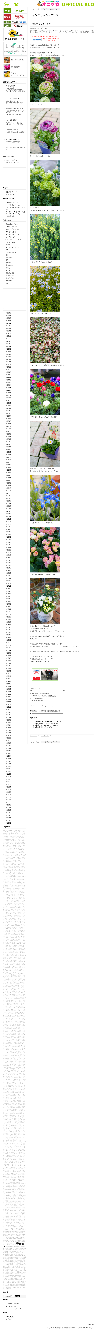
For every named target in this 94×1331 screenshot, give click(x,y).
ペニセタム (16, 1147)
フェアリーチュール (12, 1095)
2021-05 (8, 475)
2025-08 (8, 344)
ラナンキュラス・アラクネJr (14, 1191)
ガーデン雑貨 (15, 915)
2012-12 (8, 735)
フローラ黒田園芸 (11, 120)
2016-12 (8, 612)
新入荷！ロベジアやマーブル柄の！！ (47, 725)
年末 (9, 1248)
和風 (12, 1234)
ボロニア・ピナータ (13, 1158)
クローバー (11, 936)
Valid (10, 1316)
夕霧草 (14, 1238)
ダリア (11, 1027)
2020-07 (8, 501)
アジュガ (20, 854)
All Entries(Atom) (11, 1306)
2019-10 (8, 524)
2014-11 (8, 676)
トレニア (13, 1040)
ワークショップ (11, 252)
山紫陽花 (5, 1248)
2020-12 (8, 488)
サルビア (7, 964)
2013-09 (8, 712)
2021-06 (8, 473)
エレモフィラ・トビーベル (16, 881)
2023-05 (8, 413)
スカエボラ (22, 994)
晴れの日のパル (9, 1255)
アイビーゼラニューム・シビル (11, 848)
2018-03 (8, 573)
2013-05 (8, 722)
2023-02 (8, 421)
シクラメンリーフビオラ (9, 970)
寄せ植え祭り (17, 1246)
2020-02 (8, 514)
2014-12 (8, 673)
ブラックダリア (16, 1106)
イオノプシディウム (18, 873)
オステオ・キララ (20, 887)
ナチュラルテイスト (20, 1042)
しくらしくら (8, 837)
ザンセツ (7, 969)
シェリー (12, 969)
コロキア (22, 955)
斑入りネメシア (17, 1252)
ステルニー (16, 997)
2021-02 (8, 483)
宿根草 (9, 1244)
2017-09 (8, 588)
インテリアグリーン (14, 239)
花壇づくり (8, 1270)
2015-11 (8, 645)
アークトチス (15, 872)
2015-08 (8, 653)
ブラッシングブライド (17, 1109)
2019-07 (8, 532)
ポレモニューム (15, 1161)
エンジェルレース (16, 882)
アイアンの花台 (16, 843)
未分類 (8, 270)
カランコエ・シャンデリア (19, 897)
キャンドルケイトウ (16, 919)
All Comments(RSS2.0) (13, 1309)
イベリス (21, 875)
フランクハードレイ (15, 1098)
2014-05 (8, 691)
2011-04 (8, 787)
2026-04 (8, 323)
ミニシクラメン (15, 1174)
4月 (4, 830)
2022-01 (8, 454)
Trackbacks (45, 736)
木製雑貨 (9, 1257)
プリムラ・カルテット (13, 1125)
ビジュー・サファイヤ (18, 1085)
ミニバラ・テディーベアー (12, 1177)
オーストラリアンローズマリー (16, 894)
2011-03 (8, 789)
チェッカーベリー (7, 1028)
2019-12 (8, 519)
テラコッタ (16, 1033)
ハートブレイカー (11, 1063)
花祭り (13, 1270)
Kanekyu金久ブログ (12, 130)
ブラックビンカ (20, 1107)
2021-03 (8, 480)
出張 (23, 1229)
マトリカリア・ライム (15, 1164)
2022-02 (8, 452)
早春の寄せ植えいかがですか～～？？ (47, 723)
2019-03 (8, 542)
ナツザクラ (6, 1043)
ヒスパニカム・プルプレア (13, 1077)
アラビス (16, 861)
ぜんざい (23, 837)
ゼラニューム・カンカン (14, 1019)
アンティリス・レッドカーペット (15, 869)
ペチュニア (20, 1146)
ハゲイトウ (18, 1057)
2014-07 (8, 686)
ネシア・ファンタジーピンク (14, 1046)
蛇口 (19, 1273)
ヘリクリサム (13, 1137)
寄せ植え (9, 263)
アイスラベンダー (7, 846)
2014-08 (8, 684)
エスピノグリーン (75, 30)
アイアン (9, 843)
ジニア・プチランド (16, 984)
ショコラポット (17, 976)
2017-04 (8, 601)
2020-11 (8, 491)
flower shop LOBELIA (12, 99)
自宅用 (13, 1267)
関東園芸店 (8, 1285)
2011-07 (8, 779)
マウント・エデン (15, 1162)
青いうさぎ (20, 1287)
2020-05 (8, 506)
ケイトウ (8, 940)
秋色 (8, 1264)
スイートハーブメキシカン (12, 994)
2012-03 (8, 758)
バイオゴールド (14, 1064)
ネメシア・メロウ (13, 1055)
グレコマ (12, 939)
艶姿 (22, 1267)
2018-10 (8, 555)
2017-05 (8, 599)
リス (9, 1206)
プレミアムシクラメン (12, 1133)
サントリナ (16, 966)
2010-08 (8, 807)
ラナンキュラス (57, 32)
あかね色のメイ (20, 831)
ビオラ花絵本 (8, 1085)
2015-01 (8, 671)
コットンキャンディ (15, 951)
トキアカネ (11, 1039)
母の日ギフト (10, 275)
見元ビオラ (11, 1275)
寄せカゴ (13, 1244)
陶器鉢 (19, 1285)
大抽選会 (19, 1240)
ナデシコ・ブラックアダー (10, 1045)
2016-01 (8, 640)
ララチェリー (8, 1200)
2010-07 (8, 810)
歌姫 (18, 1260)
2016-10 (8, 617)
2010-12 (8, 797)
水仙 (21, 1260)
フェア (5, 1095)
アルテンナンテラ (11, 867)
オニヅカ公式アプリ (12, 234)
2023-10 (8, 400)
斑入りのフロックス (11, 1251)
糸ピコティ (20, 1264)
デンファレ (13, 1037)
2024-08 (8, 375)
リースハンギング (14, 1213)
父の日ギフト (10, 278)
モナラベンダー (18, 1186)
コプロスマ (12, 952)
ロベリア (21, 1219)
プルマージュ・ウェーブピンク (11, 1130)
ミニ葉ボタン (11, 1182)
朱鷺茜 (14, 1257)
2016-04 (8, 632)
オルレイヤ (9, 891)
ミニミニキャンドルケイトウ (15, 1180)
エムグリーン (84, 30)
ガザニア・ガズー (9, 909)
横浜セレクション (12, 1260)
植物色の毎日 (10, 273)
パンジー (5, 1076)
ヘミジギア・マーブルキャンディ (14, 1136)
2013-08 (8, 715)
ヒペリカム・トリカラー (12, 1080)
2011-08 (8, 777)
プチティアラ (13, 1116)
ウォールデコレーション (9, 878)
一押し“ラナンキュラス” (40, 24)
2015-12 (8, 643)
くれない (14, 834)
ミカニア (12, 1173)
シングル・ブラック (17, 979)
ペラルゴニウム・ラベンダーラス (13, 1150)
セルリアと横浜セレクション (10, 1012)
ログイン (9, 1319)
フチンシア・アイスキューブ (13, 1097)
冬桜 (20, 1229)
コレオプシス (15, 955)
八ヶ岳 (15, 1228)
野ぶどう (14, 1281)
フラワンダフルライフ (13, 247)
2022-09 (8, 434)
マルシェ (9, 250)
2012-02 (8, 761)
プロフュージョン (14, 1134)
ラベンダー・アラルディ (9, 1195)
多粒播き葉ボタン (21, 1238)
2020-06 (8, 503)
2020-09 (8, 496)
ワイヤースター (15, 1225)
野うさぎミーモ (7, 1281)
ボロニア (5, 1158)
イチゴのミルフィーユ (13, 875)
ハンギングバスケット (13, 1061)
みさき (9, 842)
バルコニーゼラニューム (18, 1070)
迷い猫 (14, 1279)
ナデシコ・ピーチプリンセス (17, 1043)
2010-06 (8, 813)
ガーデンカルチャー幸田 (13, 912)
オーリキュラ (15, 895)
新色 (12, 1254)
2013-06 (8, 720)
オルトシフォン (17, 890)
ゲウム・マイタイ (20, 943)
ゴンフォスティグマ (17, 958)
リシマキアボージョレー (12, 1201)
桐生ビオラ (19, 1257)
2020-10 (8, 493)
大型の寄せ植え (12, 1240)
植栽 (6, 1260)
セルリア (22, 1010)
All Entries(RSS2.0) (12, 1304)
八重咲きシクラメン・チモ (12, 1229)
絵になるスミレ (21, 1266)
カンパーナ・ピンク (17, 906)
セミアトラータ (17, 1009)
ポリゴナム (8, 1161)
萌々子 (15, 1272)
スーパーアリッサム (16, 1001)
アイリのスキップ (19, 849)
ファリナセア (14, 1094)
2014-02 (8, 699)
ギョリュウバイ (19, 922)
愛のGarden (9, 265)
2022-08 (8, 436)
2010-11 (8, 800)
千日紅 (5, 1232)
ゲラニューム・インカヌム (10, 945)
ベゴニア (17, 1140)
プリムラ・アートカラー (9, 1124)
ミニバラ (21, 1174)
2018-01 (8, 578)
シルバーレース (14, 978)
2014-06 (8, 689)
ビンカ (16, 1088)
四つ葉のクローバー (10, 1235)
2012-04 (8, 756)
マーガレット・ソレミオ (14, 1167)
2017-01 (8, 609)
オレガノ (14, 891)
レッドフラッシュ (7, 1218)
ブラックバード (11, 1107)
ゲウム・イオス (11, 943)
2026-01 (8, 331)
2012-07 (8, 748)
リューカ (13, 1207)
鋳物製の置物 (11, 1284)
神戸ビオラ (14, 1263)
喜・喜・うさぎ (17, 1234)
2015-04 (8, 663)
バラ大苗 (9, 1070)
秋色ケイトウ (13, 1264)
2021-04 (8, 478)
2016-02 (8, 637)
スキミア (5, 997)
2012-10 (8, 740)
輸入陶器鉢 (9, 1279)
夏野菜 (10, 1238)
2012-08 (8, 746)
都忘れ (23, 1279)
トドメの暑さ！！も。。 (14, 205)
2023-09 (8, 403)
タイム (10, 1022)
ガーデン (16, 910)
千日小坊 (22, 1231)
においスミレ (20, 839)
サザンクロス (11, 963)
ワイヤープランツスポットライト (72, 32)
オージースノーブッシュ (9, 893)
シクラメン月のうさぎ (10, 975)
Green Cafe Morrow (12, 224)
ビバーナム (20, 1086)
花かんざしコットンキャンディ (15, 1269)
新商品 (8, 268)
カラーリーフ (6, 898)
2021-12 (8, 457)
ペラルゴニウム (7, 1149)
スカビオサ (6, 995)
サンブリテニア (16, 967)
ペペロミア (22, 1147)
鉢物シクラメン (17, 1282)
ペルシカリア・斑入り (14, 1153)
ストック (22, 997)
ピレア (16, 1089)
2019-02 (8, 545)
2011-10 (8, 771)
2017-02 (8, 607)
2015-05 (8, 661)
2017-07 (8, 594)
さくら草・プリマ (11, 836)
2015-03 (8, 666)
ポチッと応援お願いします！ (39, 661)
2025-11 (8, 336)
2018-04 (8, 570)
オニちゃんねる (11, 232)
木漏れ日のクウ (17, 1255)
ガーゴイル (17, 909)
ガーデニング (45, 28)
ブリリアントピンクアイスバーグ (14, 1110)
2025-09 (8, 341)
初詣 (14, 1231)
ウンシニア (19, 878)
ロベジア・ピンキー (13, 1219)
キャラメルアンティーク (11, 918)
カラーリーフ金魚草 (16, 898)
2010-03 (8, 820)
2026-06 (8, 318)
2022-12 (8, 426)
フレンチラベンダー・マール (13, 1101)
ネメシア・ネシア (13, 1052)
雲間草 (14, 1287)
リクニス (19, 1200)
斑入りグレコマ (9, 1252)
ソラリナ (5, 1022)
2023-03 (8, 418)
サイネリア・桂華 (18, 961)
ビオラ (5, 1082)
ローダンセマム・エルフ (13, 1224)
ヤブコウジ (10, 1188)
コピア (6, 952)
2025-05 (8, 351)
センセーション (15, 1018)
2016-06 (8, 627)
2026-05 (8, 321)
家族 (7, 260)
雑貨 (7, 283)
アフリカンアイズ (13, 858)
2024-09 (8, 372)
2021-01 (8, 485)
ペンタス (22, 1153)
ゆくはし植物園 (10, 86)
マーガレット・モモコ (10, 1171)
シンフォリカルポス (15, 981)
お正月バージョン (19, 833)
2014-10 (8, 679)
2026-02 (8, 328)
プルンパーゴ (8, 1131)
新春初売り (8, 1254)
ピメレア (12, 1089)
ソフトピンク (22, 1021)
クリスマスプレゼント (17, 927)
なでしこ (14, 839)
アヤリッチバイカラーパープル (45, 30)
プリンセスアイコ (21, 1128)
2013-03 (8, 728)
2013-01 (8, 733)
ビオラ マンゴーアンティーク (15, 1082)
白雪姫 (9, 1263)
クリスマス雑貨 (19, 930)
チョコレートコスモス (18, 1031)
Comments (33, 736)
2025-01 (8, 362)
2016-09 (8, 619)
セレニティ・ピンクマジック (14, 1013)
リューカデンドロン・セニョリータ (16, 1210)
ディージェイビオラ (11, 1036)
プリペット (19, 1119)
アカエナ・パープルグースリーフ (12, 851)
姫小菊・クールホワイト (14, 1241)
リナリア (18, 1206)
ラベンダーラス (21, 1194)
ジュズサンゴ (10, 985)
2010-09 (8, 805)
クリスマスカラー (19, 925)
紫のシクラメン (12, 1266)
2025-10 (8, 339)
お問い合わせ (10, 194)
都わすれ (18, 1279)
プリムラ (20, 1121)
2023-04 (8, 416)
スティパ (10, 997)
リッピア (13, 1206)
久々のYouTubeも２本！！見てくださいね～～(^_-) (15, 213)
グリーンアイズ (10, 937)
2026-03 (8, 326)
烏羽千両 (8, 1261)
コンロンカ (18, 957)
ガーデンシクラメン (17, 913)
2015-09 (8, 650)
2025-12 (8, 333)
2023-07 (8, 408)
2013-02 (8, 730)
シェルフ (17, 969)
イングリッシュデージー (62, 30)
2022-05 (8, 444)
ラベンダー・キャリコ (12, 1197)
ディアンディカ (15, 1034)
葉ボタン (20, 1272)
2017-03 (8, 604)
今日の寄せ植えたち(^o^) (43, 727)
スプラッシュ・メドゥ (16, 1000)
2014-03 (8, 697)
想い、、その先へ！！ (12, 160)
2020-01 (8, 516)
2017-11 (8, 583)
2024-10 (8, 370)
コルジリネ (9, 955)
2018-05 (8, 568)
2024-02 (8, 390)
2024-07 (8, 377)
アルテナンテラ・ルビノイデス (11, 866)
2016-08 (8, 622)
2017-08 (8, 591)
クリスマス (11, 925)
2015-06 (8, 658)
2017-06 (8, 596)
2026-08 (8, 313)
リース (8, 1213)
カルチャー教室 (12, 901)
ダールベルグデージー (19, 1027)
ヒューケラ (22, 1080)
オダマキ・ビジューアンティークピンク (13, 888)
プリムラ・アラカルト (20, 1122)
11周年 (15, 830)
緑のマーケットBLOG (12, 139)
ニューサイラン (22, 1045)
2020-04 (8, 509)
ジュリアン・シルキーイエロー (13, 991)
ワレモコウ (6, 1228)
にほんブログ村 (35, 688)
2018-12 (8, 550)
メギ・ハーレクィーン (17, 1185)
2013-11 (8, 707)
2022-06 (8, 442)
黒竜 (9, 1288)
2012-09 (8, 743)
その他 (8, 244)
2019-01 (8, 547)
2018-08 (8, 560)
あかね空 (13, 831)
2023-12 (8, 395)
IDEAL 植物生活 (11, 227)
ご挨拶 (5, 836)
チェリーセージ (17, 1028)
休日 (7, 255)
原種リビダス (6, 1234)
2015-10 (8, 648)
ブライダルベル (14, 1103)
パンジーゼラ (11, 1076)
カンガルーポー (16, 904)
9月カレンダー (9, 830)
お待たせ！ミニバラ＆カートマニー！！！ (49, 721)
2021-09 (8, 465)
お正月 (12, 833)
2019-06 (8, 534)
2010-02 (8, 823)
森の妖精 (7, 1258)
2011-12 (8, 766)
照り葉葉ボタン (15, 1261)
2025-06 (8, 349)
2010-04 (8, 818)
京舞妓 (11, 1228)
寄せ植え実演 (9, 1246)
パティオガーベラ (20, 1074)
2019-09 (8, 527)
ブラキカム (21, 1103)
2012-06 (8, 751)
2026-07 (8, 315)
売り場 (16, 1237)
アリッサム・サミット (14, 863)
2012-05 (8, 753)
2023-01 (8, 424)
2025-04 (8, 354)
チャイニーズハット (13, 1030)
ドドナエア (18, 1040)
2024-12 (8, 364)
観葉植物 (9, 281)
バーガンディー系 (15, 1073)
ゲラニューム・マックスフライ (15, 948)
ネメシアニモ (9, 1048)
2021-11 (8, 460)
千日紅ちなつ (10, 1232)
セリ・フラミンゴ (15, 1010)
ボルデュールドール (19, 1156)
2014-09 (8, 681)
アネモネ (32, 30)
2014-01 (8, 702)
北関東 (18, 1231)
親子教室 (7, 1278)
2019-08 (8, 529)
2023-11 (8, 398)
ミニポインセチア (13, 1179)
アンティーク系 (7, 870)
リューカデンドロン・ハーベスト (12, 1212)
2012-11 (8, 738)
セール (21, 1018)
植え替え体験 (13, 1258)
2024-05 (8, 382)
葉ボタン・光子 (14, 1273)
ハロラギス (13, 1058)
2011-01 (8, 795)
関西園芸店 (14, 1285)
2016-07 (8, 624)
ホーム (32, 9)
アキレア (10, 854)
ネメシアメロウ (17, 1048)
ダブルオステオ (12, 1025)
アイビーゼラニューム (18, 846)
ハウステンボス (11, 1057)
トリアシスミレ (19, 1039)
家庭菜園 (9, 257)
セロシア (14, 1016)
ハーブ (18, 1063)
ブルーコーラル (16, 1112)
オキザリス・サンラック (11, 885)
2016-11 (8, 614)
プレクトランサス (16, 1131)
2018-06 (8, 565)
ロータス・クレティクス (17, 1221)
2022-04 (8, 447)
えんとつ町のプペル (12, 229)
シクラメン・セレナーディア (13, 972)
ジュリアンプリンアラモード (44, 32)
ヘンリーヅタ (14, 1139)
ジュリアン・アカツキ (13, 988)
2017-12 (8, 581)
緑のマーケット (7, 1267)
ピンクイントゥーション (13, 1091)
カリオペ (10, 900)
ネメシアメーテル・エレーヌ (17, 1049)
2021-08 (8, 467)
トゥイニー (20, 1037)
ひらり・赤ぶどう (13, 840)
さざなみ (19, 836)
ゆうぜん (13, 842)
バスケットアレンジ (18, 1066)
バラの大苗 (17, 1067)
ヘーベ (19, 1139)
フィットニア (21, 1094)
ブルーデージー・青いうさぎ (14, 1113)
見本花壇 (21, 1276)
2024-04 (8, 385)
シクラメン (23, 969)
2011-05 (8, 784)
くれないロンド (21, 834)
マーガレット (8, 1165)
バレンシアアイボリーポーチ (10, 1071)
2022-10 (8, 431)
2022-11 (8, 429)
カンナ (10, 906)
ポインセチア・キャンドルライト (13, 1159)
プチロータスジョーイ (15, 1118)
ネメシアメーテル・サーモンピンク (12, 1051)
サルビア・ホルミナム (15, 964)
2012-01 (8, 764)
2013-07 (8, 717)
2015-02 (8, 668)
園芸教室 (12, 1237)
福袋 (18, 1263)
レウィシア (11, 1215)
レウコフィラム (11, 1216)
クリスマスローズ (17, 928)
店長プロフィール (12, 192)
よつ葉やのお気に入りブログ (15, 108)
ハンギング (15, 1060)
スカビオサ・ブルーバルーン (17, 995)
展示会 (23, 1246)
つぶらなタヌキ (7, 839)
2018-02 (8, 576)
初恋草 (85, 32)
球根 (21, 1261)
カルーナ (19, 901)
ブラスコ (9, 1106)
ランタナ (14, 1200)
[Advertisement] (13, 176)
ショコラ (10, 976)
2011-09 (8, 774)
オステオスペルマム (10, 887)
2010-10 (8, 802)
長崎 (17, 1284)
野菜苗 (18, 1281)
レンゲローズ (16, 1218)
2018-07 (8, 563)
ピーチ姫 (12, 1092)
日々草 (15, 1254)
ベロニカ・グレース (11, 1143)
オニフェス (11, 242)
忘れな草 (18, 1248)
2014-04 (8, 694)
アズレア (13, 857)
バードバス (12, 1074)
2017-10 (8, 586)
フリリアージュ (11, 1100)
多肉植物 (5, 1240)
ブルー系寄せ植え (10, 1115)
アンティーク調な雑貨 (17, 870)
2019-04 (8, 540)
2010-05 (8, 815)
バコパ (11, 1066)
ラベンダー (13, 1194)
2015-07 (8, 655)
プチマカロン (20, 1116)
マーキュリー (20, 1171)
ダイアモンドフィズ (11, 1024)
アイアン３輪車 (21, 845)
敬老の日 (23, 1248)
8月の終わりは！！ (12, 202)
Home (32, 742)
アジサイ (15, 854)
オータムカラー (7, 895)
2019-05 (8, 537)
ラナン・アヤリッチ (18, 1192)
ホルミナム (15, 1155)
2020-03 (8, 511)
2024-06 (8, 380)
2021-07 (8, 470)
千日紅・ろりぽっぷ (20, 1232)
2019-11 (8, 521)
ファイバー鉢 (18, 1092)
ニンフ (5, 1046)
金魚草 (22, 1281)
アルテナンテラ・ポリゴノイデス (17, 864)
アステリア (9, 855)
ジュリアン (17, 985)
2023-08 (8, 406)
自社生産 (18, 1267)
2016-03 (8, 635)
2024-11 (8, 367)
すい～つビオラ (16, 837)
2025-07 (8, 346)
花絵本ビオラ (18, 1270)
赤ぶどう (21, 1278)
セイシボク (16, 1006)
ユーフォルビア (16, 1189)
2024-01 (8, 393)
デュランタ (20, 1036)
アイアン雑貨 (13, 845)
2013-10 (8, 710)
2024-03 (8, 387)
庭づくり (13, 1248)
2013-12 (8, 704)
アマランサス (15, 860)
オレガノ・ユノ (21, 891)
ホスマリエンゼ (7, 1155)
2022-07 (8, 439)
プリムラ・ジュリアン (14, 1127)
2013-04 (8, 725)
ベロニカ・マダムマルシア (15, 1145)
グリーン (17, 936)
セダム (14, 1007)
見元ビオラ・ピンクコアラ (12, 1276)
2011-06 (8, 782)
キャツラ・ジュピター (10, 916)
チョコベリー (8, 1031)
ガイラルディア (14, 907)
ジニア (9, 984)
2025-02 (8, 359)
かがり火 (9, 834)
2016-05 (8, 630)
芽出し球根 (10, 1272)
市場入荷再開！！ (12, 216)
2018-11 (8, 552)
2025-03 (8, 357)
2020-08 (8, 498)
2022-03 (8, 449)
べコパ (19, 840)
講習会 (16, 1278)
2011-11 (8, 769)
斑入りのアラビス (7, 1249)
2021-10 (8, 462)
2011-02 (8, 792)
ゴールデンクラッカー (16, 960)
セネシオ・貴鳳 (9, 1009)
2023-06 (8, 411)
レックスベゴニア (20, 1216)
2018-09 (8, 558)
